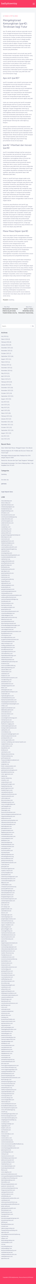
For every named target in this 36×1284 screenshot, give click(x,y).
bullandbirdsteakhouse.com (9, 1105)
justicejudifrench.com (7, 888)
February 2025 (5, 365)
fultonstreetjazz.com (7, 603)
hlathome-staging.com (7, 724)
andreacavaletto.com (7, 768)
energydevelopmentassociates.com (11, 631)
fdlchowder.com (5, 1101)
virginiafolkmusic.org (7, 744)
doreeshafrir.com (6, 874)
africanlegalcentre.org (7, 856)
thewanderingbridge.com (8, 890)
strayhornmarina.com (7, 830)
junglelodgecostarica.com (8, 919)
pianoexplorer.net (6, 1150)
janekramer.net (5, 903)
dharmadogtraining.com (7, 1240)
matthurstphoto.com (7, 1194)
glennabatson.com (6, 828)
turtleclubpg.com (6, 969)
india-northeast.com (7, 643)
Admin (16, 16)
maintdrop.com (5, 575)
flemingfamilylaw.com (7, 1224)
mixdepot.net (5, 1136)
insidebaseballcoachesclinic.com (10, 1198)
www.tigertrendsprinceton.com (10, 1065)
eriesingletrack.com (6, 689)
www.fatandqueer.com (7, 1085)
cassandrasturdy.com (7, 792)
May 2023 (4, 407)
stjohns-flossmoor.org (7, 953)
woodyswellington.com (7, 1162)
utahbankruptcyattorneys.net (9, 661)
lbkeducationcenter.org (7, 754)
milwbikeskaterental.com (8, 935)
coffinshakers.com (6, 884)
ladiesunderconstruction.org (9, 617)
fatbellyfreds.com (6, 1164)
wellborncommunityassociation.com (11, 595)
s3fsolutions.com (6, 635)
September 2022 (6, 430)
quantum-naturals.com (7, 1186)
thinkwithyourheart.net (7, 659)
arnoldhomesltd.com (7, 649)
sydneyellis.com (5, 730)
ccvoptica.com (5, 1122)
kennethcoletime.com (7, 894)
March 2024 (4, 379)
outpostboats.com (6, 782)
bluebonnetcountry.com (8, 569)
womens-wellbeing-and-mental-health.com (13, 742)
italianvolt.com (5, 675)
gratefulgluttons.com (7, 788)
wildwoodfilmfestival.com (8, 597)
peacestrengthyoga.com (8, 1075)
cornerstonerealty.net (7, 1142)
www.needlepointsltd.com (8, 1103)
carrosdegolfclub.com (7, 629)
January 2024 (5, 385)
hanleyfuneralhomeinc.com (8, 700)
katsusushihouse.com (7, 858)
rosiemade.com (5, 694)
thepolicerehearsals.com (8, 816)
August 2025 (5, 359)
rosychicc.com (5, 780)
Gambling (11, 300)
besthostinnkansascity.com (8, 1250)
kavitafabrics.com (6, 961)
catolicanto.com (5, 752)
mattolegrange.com (6, 917)
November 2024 (5, 370)
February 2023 (5, 416)
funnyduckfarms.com (7, 1214)
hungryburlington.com (7, 896)
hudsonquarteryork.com (7, 1168)
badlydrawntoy (9, 3)
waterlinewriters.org (7, 1031)
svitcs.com (4, 1007)
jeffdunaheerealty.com (7, 1073)
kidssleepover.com (6, 537)
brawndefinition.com (7, 834)
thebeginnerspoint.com (7, 802)
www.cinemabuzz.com (7, 1134)
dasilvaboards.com (6, 826)
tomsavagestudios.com (7, 740)
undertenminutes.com (7, 523)
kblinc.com (4, 687)
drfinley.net (4, 1222)
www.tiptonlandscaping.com (9, 1118)
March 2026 (4, 339)
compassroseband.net (7, 1011)
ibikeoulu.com (5, 882)
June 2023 (4, 404)
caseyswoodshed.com (7, 997)
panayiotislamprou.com (7, 589)
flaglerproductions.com (7, 832)
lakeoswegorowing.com (7, 1228)
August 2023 (5, 399)
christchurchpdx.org (6, 842)
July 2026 (4, 336)
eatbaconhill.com (6, 533)
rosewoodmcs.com (6, 1138)
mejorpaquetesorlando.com (9, 702)
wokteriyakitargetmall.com (8, 726)
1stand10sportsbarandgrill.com (10, 704)
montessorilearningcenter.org (9, 1188)
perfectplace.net (6, 758)
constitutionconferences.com (9, 1003)
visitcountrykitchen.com (8, 923)
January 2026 (5, 345)
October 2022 (5, 427)
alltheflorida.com (6, 1196)
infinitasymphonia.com (7, 854)
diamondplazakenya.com (8, 1180)
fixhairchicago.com (6, 999)
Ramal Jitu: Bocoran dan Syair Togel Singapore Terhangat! (17, 460)
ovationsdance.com (6, 746)
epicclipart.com (5, 571)
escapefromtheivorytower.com (10, 639)
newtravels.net (5, 539)
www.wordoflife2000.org (8, 665)
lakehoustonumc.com (7, 1051)
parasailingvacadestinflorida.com (10, 1204)
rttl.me (3, 1244)
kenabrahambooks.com (7, 844)
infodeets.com (5, 513)
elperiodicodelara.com (7, 505)
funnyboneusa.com (6, 955)
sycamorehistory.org (6, 1140)
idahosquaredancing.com (8, 667)
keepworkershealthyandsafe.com (10, 555)
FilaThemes (30, 1277)
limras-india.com (5, 503)
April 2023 (4, 410)
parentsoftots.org (6, 1035)
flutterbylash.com (6, 1210)
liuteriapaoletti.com (6, 945)
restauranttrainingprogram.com (10, 734)
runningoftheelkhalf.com (8, 1071)
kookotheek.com (6, 587)
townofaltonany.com (7, 939)
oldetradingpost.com (7, 615)
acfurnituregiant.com (7, 521)
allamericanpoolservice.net (8, 736)
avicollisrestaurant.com (7, 981)
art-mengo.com (5, 907)
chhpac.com (4, 1238)
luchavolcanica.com (6, 963)
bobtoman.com (5, 577)
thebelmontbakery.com (7, 543)
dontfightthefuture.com (8, 647)
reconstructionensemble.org (9, 959)
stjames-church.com (7, 870)
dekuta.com (4, 1132)
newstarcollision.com (7, 714)
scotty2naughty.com (7, 872)
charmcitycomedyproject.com (9, 876)
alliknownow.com (6, 818)
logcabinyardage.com (7, 1041)
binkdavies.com (5, 840)
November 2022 (5, 424)
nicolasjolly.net (5, 852)
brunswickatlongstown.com (9, 898)
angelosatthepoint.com (7, 991)
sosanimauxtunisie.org (7, 579)
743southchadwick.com (7, 641)
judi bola (3, 483)
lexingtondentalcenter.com (8, 728)
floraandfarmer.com (6, 633)
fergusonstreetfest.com (8, 1190)
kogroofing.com (5, 581)
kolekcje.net (4, 750)
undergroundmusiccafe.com (9, 1254)
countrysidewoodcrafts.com (9, 547)
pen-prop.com (5, 1063)
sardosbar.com (5, 673)
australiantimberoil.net (7, 621)
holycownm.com (5, 965)
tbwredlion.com (5, 1182)
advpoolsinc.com (6, 989)
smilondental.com (6, 712)
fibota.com (4, 1170)
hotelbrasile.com (6, 601)
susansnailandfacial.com (8, 1061)
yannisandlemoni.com (7, 683)
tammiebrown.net (6, 911)
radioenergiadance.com (7, 585)
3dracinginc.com (5, 810)
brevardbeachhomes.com (8, 637)
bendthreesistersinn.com (8, 951)
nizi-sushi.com (5, 905)
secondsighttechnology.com (9, 718)
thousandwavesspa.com (8, 975)
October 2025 (5, 353)
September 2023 (6, 396)
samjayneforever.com (7, 1192)
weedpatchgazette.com (8, 685)
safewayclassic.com (6, 545)
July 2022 (4, 436)
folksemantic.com (6, 671)
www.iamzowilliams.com (8, 1146)
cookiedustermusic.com (7, 957)
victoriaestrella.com (7, 973)
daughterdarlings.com (7, 511)
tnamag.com (4, 1017)
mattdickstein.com (6, 1047)
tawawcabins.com (6, 669)
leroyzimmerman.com (7, 1220)
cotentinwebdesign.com (8, 613)
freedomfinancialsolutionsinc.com (10, 1077)
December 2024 (5, 367)
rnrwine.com (4, 1226)
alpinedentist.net (6, 583)
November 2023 (5, 390)
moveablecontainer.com (8, 607)
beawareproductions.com (8, 878)
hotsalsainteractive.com (8, 515)
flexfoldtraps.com (6, 1079)
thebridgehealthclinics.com (8, 1029)
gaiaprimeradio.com (6, 909)
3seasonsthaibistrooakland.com (10, 760)
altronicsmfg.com (6, 531)
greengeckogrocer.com (7, 722)
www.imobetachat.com (7, 1045)
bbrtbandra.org (5, 567)
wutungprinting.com (6, 931)
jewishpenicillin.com (6, 738)
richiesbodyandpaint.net (7, 507)
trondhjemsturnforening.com (9, 1178)
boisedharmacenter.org (7, 772)
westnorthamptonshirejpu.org (9, 599)
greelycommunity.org (7, 860)
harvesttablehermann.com (8, 627)
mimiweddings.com (6, 1248)
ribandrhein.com (5, 748)
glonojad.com (5, 866)
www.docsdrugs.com (7, 1097)
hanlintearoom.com (6, 1212)
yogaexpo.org (5, 764)
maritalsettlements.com (8, 933)
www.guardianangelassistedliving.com (11, 1176)
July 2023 (4, 402)
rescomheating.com (6, 1246)
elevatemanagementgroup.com (10, 1218)
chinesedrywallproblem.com (9, 949)
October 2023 (5, 393)
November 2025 (5, 350)
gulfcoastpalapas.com (7, 1027)
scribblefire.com (5, 762)
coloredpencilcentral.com (8, 651)
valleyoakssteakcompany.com (9, 995)
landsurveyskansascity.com (8, 1089)
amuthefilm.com (6, 848)
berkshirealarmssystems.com (9, 677)
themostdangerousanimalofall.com (11, 814)
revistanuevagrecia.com (7, 868)
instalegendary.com (6, 553)
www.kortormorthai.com (8, 1083)
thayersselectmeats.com (8, 1021)
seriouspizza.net (5, 1009)
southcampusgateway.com (8, 591)
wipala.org (4, 776)
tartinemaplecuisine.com (8, 900)
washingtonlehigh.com (7, 1124)
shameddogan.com (6, 1033)
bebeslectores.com (6, 619)
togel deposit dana (7, 492)
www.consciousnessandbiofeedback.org (12, 1144)
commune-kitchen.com (7, 846)
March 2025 (4, 362)
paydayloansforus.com (7, 541)
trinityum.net (5, 1154)
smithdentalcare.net (7, 1252)
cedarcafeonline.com (7, 519)
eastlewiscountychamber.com (9, 820)
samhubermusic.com (7, 1256)
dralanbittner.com (6, 681)
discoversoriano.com (7, 800)
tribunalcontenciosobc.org (8, 822)
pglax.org (3, 941)
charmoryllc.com (6, 808)
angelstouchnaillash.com (8, 708)
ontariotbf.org (5, 551)
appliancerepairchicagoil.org (9, 549)
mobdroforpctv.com (6, 790)
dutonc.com (4, 913)
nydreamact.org (5, 559)
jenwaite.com (5, 1216)
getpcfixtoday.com (6, 565)
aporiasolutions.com (7, 1023)
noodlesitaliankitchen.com (8, 557)
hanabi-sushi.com (6, 1128)
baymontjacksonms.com (8, 937)
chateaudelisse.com (6, 593)
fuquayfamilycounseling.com (9, 1230)
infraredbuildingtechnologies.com (10, 625)
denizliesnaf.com (6, 1001)
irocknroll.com (5, 663)
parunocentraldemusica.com (9, 1174)
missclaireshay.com (6, 501)
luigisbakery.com (5, 1126)
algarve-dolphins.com (7, 925)
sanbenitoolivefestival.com (9, 794)
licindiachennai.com (6, 509)
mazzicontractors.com (7, 1156)
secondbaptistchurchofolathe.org (10, 1234)
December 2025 (5, 348)
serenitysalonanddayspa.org (9, 517)
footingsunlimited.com (7, 1093)
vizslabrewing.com (6, 679)
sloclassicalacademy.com (8, 824)
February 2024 (5, 382)
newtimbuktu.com (6, 529)
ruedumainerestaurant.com (8, 862)
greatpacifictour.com (7, 971)
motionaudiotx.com (6, 1242)
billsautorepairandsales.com (9, 1184)
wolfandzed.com (6, 1130)
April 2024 (4, 376)
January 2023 (5, 419)
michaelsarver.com (6, 720)
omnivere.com (5, 525)
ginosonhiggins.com (6, 929)
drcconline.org (5, 983)
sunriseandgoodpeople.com (8, 947)
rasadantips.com (5, 527)
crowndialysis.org (6, 732)
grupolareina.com (6, 609)
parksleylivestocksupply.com (9, 770)
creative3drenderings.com (8, 1037)
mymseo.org (4, 1236)
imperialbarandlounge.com (8, 655)
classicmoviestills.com (7, 796)
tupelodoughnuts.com (7, 696)
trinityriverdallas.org (7, 756)
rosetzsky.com (5, 864)
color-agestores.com (7, 774)
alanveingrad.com (6, 927)
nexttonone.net (5, 1055)
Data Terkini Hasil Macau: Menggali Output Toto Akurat (16, 448)
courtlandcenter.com (7, 977)
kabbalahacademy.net (7, 710)
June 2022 (4, 439)
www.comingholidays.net (8, 804)
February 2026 (5, 342)
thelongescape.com (6, 915)
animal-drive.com (6, 1015)
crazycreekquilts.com (7, 838)
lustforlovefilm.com (7, 850)
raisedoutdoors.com (6, 657)
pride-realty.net (5, 1206)
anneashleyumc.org (6, 1087)
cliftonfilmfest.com (6, 653)
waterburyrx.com (6, 987)
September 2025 (6, 356)
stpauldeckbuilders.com (7, 1091)
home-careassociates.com (8, 766)
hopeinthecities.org (6, 786)
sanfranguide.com (6, 806)
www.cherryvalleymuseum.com (10, 611)
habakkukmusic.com (6, 1053)
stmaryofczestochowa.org (8, 886)
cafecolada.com (5, 798)
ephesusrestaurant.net (7, 1160)
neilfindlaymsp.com (6, 979)
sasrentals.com (5, 716)
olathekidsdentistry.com (8, 698)
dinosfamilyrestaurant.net (8, 623)
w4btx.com (4, 706)
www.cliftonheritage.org (8, 1110)
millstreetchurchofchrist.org (9, 1202)
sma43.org (4, 1112)
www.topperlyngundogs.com (9, 1069)
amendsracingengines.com (8, 1081)
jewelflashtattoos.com (7, 563)
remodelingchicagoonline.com (9, 1114)
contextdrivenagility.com (8, 880)
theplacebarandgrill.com (8, 985)
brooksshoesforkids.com (8, 1019)
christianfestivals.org (7, 921)
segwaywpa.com (5, 1025)
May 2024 (4, 373)
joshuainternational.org (7, 1059)
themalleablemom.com (7, 892)
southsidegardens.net (7, 1152)
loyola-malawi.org (6, 778)
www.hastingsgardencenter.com (10, 1148)
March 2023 (4, 413)
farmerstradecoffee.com (8, 1039)
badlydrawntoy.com (6, 1049)
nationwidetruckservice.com (9, 967)
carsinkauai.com (5, 1200)
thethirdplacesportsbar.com (9, 1158)
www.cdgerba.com (6, 1172)
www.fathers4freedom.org (8, 1067)
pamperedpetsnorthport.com (9, 691)
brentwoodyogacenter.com (8, 1116)
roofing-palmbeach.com (8, 645)
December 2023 (5, 387)
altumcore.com (5, 1013)
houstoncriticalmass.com (8, 812)
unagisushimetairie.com (7, 561)
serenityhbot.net (6, 1057)
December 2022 (5, 422)
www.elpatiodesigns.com (8, 1166)
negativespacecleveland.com (9, 943)
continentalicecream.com (8, 836)
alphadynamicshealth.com (8, 1208)
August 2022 (5, 433)
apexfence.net (5, 1258)
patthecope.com (5, 1005)
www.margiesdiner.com (7, 1099)
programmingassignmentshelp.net (10, 535)
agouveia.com (5, 1232)
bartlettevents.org (6, 605)
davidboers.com (5, 1043)
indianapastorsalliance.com (8, 993)
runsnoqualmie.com (6, 1095)
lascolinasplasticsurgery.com (9, 1107)
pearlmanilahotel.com (7, 573)
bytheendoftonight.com (8, 784)
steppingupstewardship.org (8, 1120)
